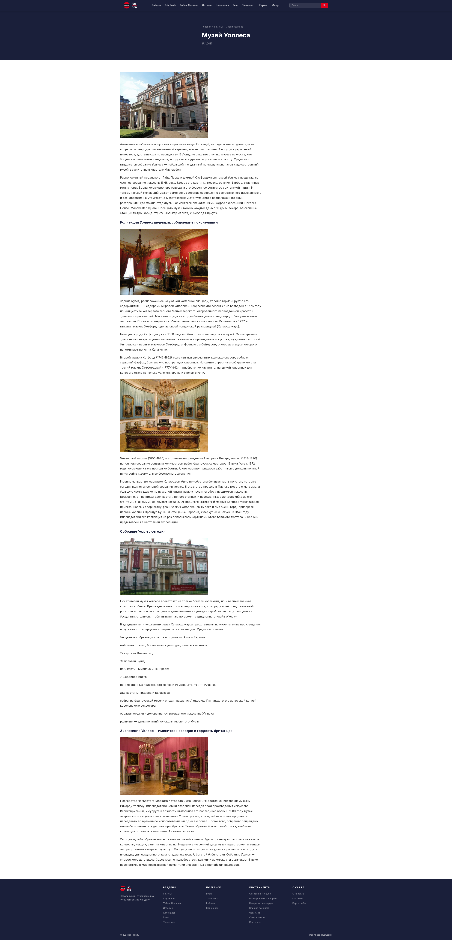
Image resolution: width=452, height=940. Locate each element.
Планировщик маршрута (263, 898)
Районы (156, 5)
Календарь (222, 5)
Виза (235, 5)
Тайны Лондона (189, 5)
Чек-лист (254, 912)
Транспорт (248, 5)
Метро (276, 5)
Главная (206, 26)
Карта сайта (299, 903)
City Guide (170, 5)
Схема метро (257, 917)
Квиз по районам (259, 907)
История (207, 5)
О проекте (298, 893)
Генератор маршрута (261, 903)
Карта (263, 5)
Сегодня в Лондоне (260, 893)
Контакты (297, 898)
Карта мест (255, 922)
